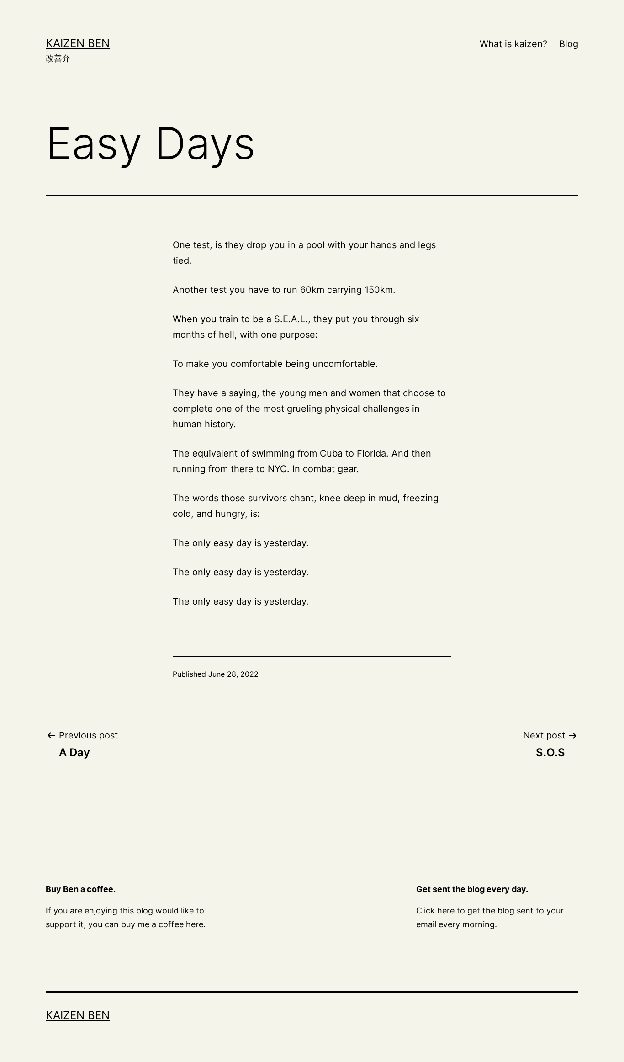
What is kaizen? (513, 43)
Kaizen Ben (78, 43)
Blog (568, 43)
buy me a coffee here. (163, 924)
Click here (436, 910)
